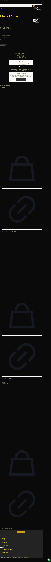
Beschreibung (3, 48)
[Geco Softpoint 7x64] (22, 413)
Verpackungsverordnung (5, 545)
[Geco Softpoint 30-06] (22, 265)
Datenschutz (3, 538)
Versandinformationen (5, 539)
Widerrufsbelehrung (4, 542)
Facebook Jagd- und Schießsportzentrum (7, 549)
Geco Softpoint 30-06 (6, 378)
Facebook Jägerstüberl (5, 552)
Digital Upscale (27, 557)
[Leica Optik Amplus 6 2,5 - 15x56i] (22, 118)
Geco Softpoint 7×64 (6, 526)
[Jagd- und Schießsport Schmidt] (4, 2)
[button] (48, 559)
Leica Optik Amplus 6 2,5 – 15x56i (9, 231)
